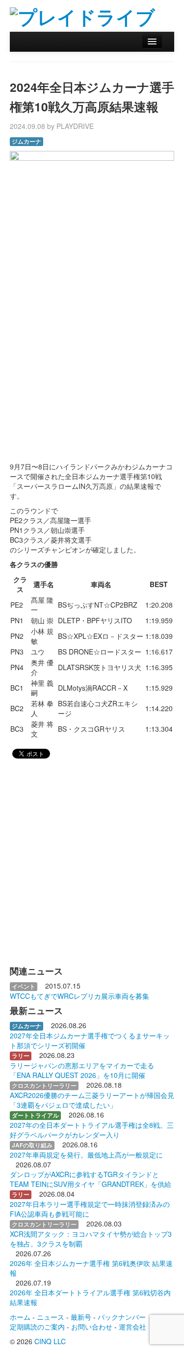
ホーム (20, 1317)
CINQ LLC (50, 1341)
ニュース (50, 1317)
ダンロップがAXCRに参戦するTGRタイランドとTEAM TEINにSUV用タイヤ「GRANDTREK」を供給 (90, 1179)
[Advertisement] (92, 356)
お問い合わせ (91, 1326)
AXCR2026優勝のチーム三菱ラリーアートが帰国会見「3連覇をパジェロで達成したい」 (92, 1100)
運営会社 (132, 1326)
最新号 (81, 1317)
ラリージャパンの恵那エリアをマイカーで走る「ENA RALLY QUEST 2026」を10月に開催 (82, 1070)
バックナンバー (122, 1317)
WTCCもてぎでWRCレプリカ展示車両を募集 (79, 996)
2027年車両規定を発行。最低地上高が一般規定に (86, 1155)
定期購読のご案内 (37, 1326)
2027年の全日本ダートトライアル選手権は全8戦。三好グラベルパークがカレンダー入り (92, 1130)
